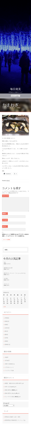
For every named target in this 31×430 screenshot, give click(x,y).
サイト (4, 226)
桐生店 (8, 274)
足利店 (6, 338)
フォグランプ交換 (9, 370)
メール (4, 220)
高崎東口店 (7, 344)
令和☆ (6, 386)
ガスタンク (6, 284)
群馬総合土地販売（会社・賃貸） (13, 417)
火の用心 (6, 278)
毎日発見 (15, 89)
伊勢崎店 (7, 318)
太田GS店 (8, 263)
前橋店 (8, 280)
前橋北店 (7, 321)
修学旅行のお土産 (8, 268)
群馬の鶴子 (18, 383)
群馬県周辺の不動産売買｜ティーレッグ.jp (15, 420)
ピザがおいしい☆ (9, 367)
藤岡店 (8, 285)
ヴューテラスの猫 (9, 396)
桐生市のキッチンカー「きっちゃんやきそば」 (15, 273)
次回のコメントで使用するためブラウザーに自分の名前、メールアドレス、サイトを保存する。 (15, 235)
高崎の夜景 (7, 390)
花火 (5, 262)
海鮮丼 (6, 357)
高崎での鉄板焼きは (10, 364)
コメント (5, 196)
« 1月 (4, 306)
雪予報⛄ (7, 360)
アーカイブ (6, 403)
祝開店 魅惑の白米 (9, 383)
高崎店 (18, 107)
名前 (4, 213)
